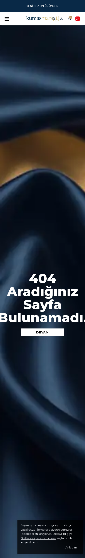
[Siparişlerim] (61, 18)
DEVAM (42, 332)
